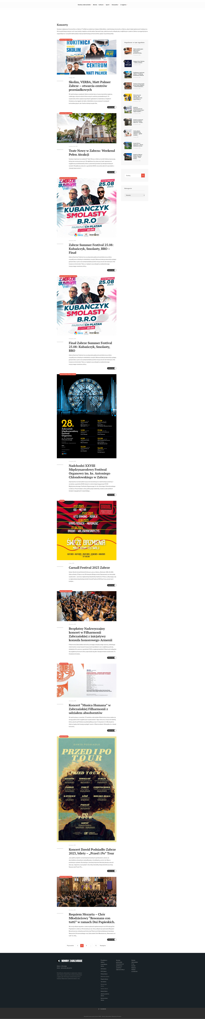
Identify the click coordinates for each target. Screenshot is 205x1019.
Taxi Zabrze (103, 981)
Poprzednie (70, 945)
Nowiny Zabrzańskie (84, 5)
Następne (103, 945)
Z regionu (123, 5)
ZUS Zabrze (103, 968)
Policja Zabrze (104, 974)
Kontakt (133, 965)
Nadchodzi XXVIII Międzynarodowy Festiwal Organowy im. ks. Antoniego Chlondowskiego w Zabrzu (89, 471)
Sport (107, 5)
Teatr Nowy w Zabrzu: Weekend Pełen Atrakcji (92, 152)
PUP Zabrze (104, 971)
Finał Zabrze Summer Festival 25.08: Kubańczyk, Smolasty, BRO (90, 347)
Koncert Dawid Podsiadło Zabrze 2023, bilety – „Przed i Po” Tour (92, 851)
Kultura (101, 5)
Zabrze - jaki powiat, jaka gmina (64, 968)
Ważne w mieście (68, 39)
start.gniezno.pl (120, 964)
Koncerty (62, 39)
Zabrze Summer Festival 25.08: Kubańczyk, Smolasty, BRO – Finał (91, 249)
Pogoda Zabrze (104, 979)
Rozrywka (115, 5)
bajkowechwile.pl (120, 969)
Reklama (133, 967)
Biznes (95, 5)
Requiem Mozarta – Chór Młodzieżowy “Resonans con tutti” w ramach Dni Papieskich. (92, 918)
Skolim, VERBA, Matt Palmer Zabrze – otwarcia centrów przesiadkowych (90, 86)
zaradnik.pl (118, 967)
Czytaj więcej (112, 107)
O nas (132, 964)
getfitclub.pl (119, 965)
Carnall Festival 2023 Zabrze (89, 567)
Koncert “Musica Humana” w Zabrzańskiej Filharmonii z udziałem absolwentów (90, 709)
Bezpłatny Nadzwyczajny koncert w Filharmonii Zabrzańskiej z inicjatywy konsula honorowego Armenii (90, 634)
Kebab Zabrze (104, 991)
